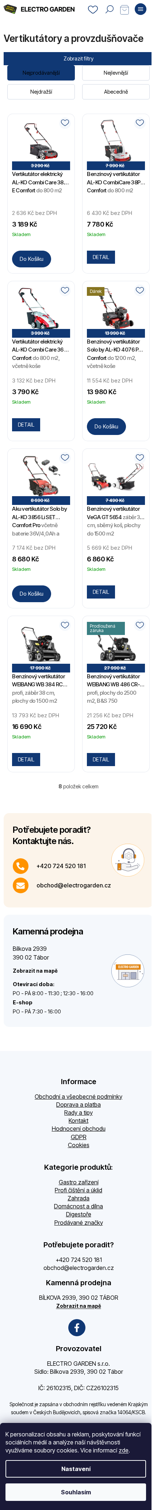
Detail (101, 257)
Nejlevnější (116, 73)
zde (124, 1450)
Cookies (78, 1145)
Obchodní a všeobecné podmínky (78, 1096)
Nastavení (76, 1468)
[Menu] (140, 9)
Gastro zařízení (79, 1182)
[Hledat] (109, 9)
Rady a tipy (78, 1112)
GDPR (79, 1137)
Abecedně (116, 92)
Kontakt (78, 1120)
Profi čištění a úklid (78, 1190)
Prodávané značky (78, 1222)
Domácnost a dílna (78, 1206)
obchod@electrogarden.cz (74, 885)
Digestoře (78, 1214)
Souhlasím (76, 1492)
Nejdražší (41, 92)
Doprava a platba (78, 1104)
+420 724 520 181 (61, 866)
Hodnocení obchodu (79, 1128)
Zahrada (78, 1198)
